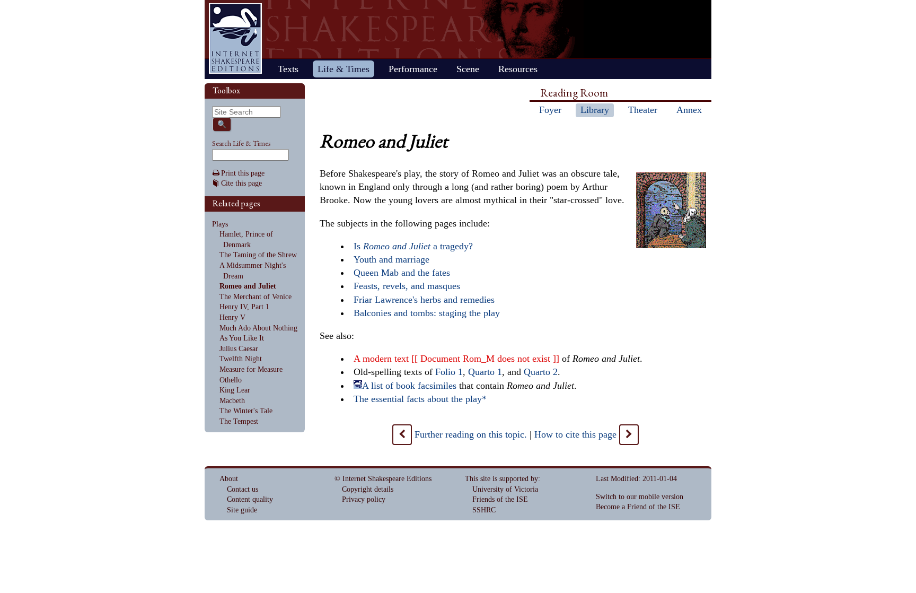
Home (235, 38)
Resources (518, 69)
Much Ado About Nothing (258, 328)
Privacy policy (363, 499)
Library (594, 109)
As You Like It (241, 338)
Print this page (243, 173)
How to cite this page (575, 434)
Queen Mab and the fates (402, 272)
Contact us (242, 489)
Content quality (250, 499)
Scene (467, 69)
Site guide (242, 510)
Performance (413, 69)
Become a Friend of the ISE (638, 507)
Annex (689, 109)
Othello (230, 380)
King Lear (234, 390)
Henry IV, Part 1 (244, 307)
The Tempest (238, 421)
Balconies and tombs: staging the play (427, 313)
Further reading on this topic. (471, 434)
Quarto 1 (485, 372)
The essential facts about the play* (420, 399)
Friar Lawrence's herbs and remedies (424, 299)
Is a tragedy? (413, 246)
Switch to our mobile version (639, 497)
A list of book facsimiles (409, 385)
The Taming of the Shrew (258, 255)
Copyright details (367, 489)
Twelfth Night (240, 359)
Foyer (550, 109)
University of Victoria (505, 489)
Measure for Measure (251, 369)
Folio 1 (449, 372)
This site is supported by (501, 479)
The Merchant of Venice (255, 297)
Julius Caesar (238, 349)
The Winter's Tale (245, 411)
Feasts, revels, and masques (407, 286)
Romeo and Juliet (247, 286)
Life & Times (343, 69)
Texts (288, 69)
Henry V (232, 317)
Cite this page (241, 183)
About (228, 479)
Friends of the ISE (500, 499)
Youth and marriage (391, 259)
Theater (642, 109)
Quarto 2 (541, 372)
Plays (220, 224)
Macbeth (232, 401)
